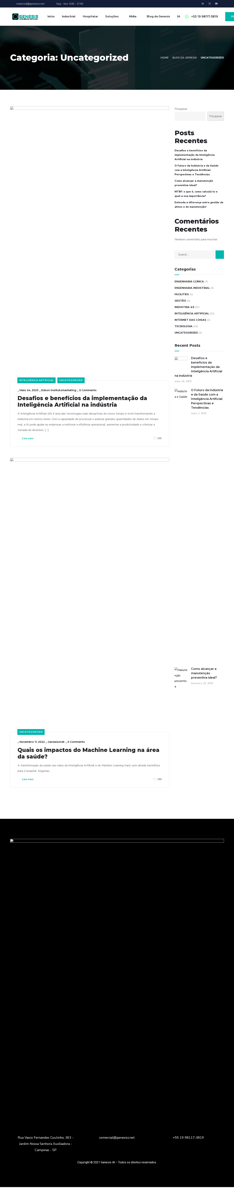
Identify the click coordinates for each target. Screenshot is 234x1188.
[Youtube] (216, 4)
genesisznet (56, 742)
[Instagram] (210, 4)
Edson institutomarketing (58, 390)
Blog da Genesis (184, 57)
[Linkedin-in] (203, 4)
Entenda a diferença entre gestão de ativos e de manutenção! (199, 205)
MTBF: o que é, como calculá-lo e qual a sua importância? (196, 194)
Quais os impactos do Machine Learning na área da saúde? (88, 753)
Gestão (180, 300)
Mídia (132, 16)
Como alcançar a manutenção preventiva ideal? (194, 183)
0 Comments (88, 390)
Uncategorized (71, 380)
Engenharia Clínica (189, 281)
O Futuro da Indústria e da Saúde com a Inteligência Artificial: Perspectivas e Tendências (196, 170)
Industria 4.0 (184, 307)
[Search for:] (199, 255)
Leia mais (27, 438)
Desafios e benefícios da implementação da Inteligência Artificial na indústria (82, 401)
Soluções (112, 16)
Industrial (69, 16)
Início (51, 16)
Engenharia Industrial (192, 288)
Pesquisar (181, 109)
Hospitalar (90, 16)
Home (165, 57)
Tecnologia (184, 326)
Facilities (182, 294)
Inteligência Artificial (36, 380)
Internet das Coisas (190, 320)
